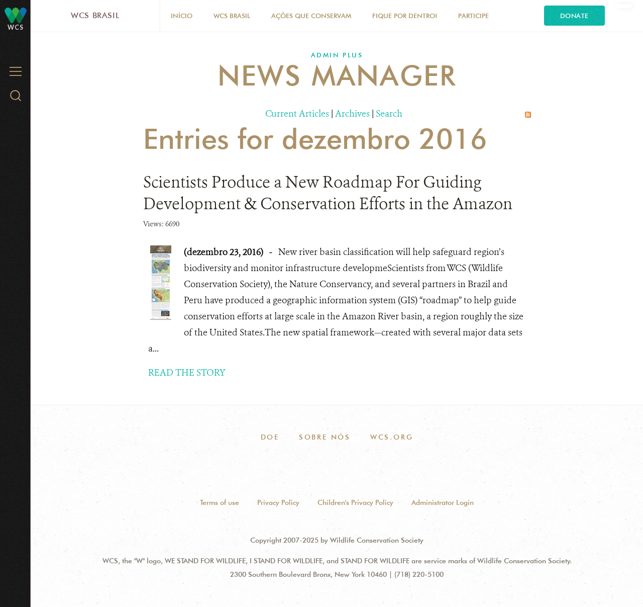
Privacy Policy (278, 502)
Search (389, 114)
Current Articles (297, 114)
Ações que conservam (311, 16)
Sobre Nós (325, 437)
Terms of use (219, 502)
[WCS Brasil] (16, 15)
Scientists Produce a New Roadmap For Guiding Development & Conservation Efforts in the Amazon (327, 192)
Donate (574, 16)
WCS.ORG (391, 437)
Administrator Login (442, 502)
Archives (352, 114)
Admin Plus (337, 55)
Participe (473, 16)
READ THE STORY (187, 373)
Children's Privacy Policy (355, 502)
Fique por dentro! (404, 16)
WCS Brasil (95, 15)
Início (181, 16)
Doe (270, 437)
